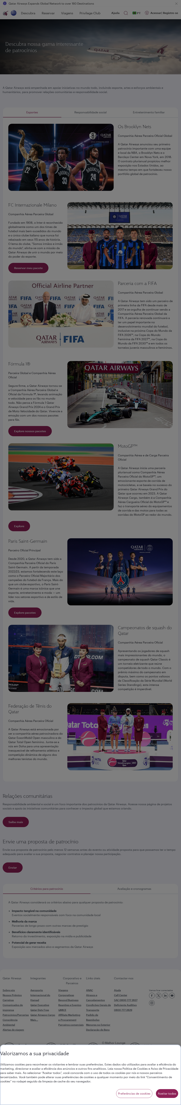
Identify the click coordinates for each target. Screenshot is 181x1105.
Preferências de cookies (134, 1093)
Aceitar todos (167, 1093)
